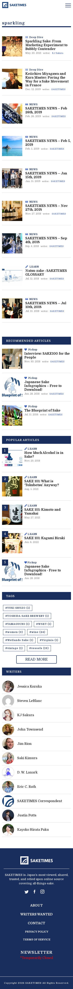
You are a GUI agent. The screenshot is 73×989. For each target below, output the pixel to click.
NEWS (33, 104)
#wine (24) (37, 632)
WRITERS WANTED (36, 914)
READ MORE (36, 659)
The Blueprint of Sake (42, 410)
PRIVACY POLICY (36, 931)
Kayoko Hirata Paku (33, 830)
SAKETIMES (58, 89)
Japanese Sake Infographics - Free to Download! (42, 570)
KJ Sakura (57, 53)
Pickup (33, 349)
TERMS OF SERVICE (36, 939)
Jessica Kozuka (29, 686)
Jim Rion (24, 744)
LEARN (34, 266)
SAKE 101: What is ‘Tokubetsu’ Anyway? (41, 483)
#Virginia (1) (49, 640)
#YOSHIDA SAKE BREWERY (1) (27, 616)
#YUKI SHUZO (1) (17, 608)
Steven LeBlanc (29, 701)
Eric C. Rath (26, 787)
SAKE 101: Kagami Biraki (44, 538)
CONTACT (36, 923)
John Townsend (30, 729)
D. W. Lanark (27, 772)
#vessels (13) (39, 648)
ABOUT (36, 905)
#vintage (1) (14, 648)
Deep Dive (36, 37)
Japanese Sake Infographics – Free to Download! (43, 386)
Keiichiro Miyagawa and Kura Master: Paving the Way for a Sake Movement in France (47, 79)
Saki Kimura (27, 758)
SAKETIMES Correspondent (39, 801)
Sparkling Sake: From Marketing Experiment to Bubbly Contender (46, 45)
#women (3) (14, 632)
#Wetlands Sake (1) (19, 640)
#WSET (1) (43, 624)
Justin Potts (26, 815)
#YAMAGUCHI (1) (17, 624)
